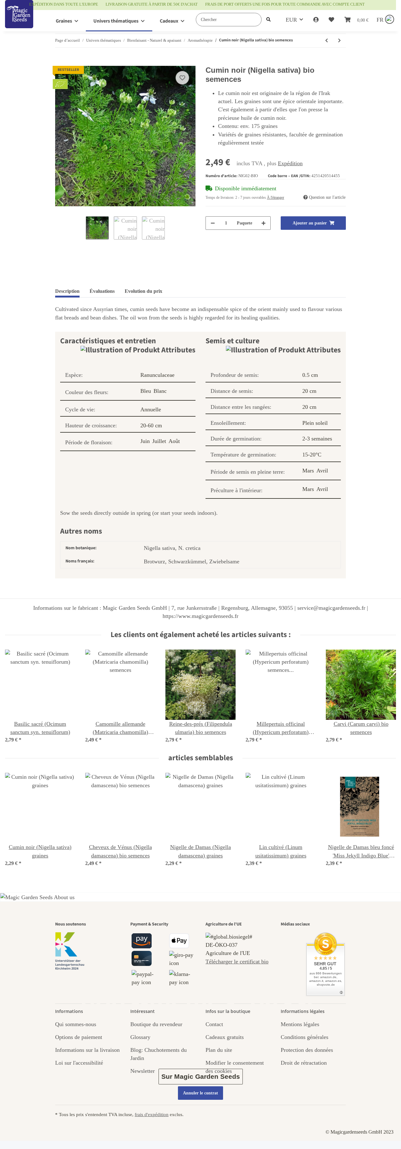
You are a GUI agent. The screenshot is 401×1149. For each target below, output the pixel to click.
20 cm (309, 391)
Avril (322, 470)
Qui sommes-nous (75, 1024)
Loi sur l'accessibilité (79, 1063)
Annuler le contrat (200, 1093)
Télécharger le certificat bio (237, 961)
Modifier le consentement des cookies (235, 1067)
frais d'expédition (152, 1114)
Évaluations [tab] (102, 291)
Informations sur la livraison (87, 1050)
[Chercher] (268, 19)
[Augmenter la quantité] (263, 223)
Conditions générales (304, 1037)
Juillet (159, 441)
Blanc (160, 391)
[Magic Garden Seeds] (19, 20)
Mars (308, 470)
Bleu (145, 391)
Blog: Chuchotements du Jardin (158, 1054)
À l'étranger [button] (275, 197)
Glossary (140, 1037)
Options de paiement (78, 1037)
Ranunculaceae (157, 375)
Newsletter (142, 1071)
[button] (316, 19)
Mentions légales (300, 1024)
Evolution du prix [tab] (143, 291)
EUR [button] (291, 20)
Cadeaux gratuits (225, 1037)
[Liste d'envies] (331, 19)
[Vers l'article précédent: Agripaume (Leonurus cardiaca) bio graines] (326, 40)
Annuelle (150, 409)
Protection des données (307, 1050)
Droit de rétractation (304, 1063)
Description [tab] (67, 291)
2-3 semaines (317, 438)
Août (174, 441)
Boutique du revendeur (156, 1024)
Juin (145, 441)
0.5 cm (310, 375)
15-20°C (311, 454)
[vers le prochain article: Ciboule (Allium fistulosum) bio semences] (339, 40)
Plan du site (219, 1050)
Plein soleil (315, 423)
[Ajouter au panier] (60, 62)
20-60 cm (151, 425)
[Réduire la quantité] (213, 223)
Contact (214, 1024)
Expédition (290, 163)
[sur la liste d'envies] (182, 78)
